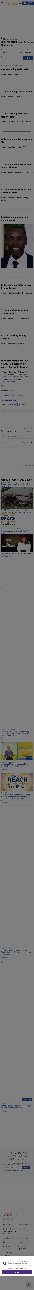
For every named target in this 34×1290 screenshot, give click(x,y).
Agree (17, 1272)
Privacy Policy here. (21, 1269)
